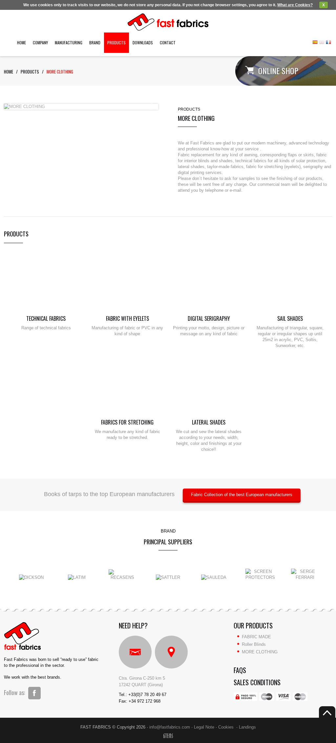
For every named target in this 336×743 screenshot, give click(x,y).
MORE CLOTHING (60, 71)
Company (40, 42)
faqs (240, 670)
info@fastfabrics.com (169, 727)
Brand (94, 42)
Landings (247, 727)
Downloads (143, 42)
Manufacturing (68, 42)
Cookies (226, 727)
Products (116, 42)
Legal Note (204, 727)
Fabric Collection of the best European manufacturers (241, 494)
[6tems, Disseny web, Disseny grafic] (168, 736)
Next (152, 105)
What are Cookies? (295, 5)
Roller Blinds (254, 644)
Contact (168, 42)
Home (21, 42)
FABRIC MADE (256, 636)
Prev (9, 105)
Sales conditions (257, 682)
